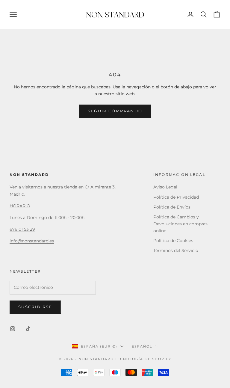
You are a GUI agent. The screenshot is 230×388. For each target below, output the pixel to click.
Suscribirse (35, 306)
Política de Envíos (171, 207)
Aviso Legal (165, 187)
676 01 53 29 (22, 229)
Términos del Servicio (175, 250)
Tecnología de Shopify (143, 359)
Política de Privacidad (176, 197)
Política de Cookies (173, 240)
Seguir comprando (115, 110)
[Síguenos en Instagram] (13, 329)
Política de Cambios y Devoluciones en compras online (180, 223)
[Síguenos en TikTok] (28, 329)
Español (142, 346)
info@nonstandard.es (32, 241)
